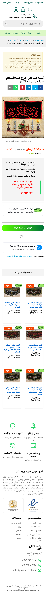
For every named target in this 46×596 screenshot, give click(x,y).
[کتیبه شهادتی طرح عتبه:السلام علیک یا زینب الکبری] (40, 87)
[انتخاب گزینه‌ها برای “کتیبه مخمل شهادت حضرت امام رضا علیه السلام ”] (14, 298)
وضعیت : (37, 153)
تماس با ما (7, 2)
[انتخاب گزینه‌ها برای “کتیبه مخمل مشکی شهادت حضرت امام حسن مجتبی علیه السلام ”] (37, 383)
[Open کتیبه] (35, 33)
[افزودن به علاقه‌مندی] (22, 237)
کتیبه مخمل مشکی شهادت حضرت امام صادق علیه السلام (12, 389)
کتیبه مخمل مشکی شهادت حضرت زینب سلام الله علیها (34, 347)
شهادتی (8, 256)
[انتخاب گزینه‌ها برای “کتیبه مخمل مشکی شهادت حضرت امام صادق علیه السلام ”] (14, 383)
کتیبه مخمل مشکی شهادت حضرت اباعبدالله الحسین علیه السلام (12, 348)
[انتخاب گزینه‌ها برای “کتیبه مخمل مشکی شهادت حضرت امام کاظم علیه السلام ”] (37, 298)
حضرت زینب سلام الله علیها (22, 256)
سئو (26, 590)
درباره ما (17, 2)
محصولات (39, 2)
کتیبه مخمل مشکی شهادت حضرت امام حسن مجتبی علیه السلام (35, 391)
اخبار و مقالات (28, 2)
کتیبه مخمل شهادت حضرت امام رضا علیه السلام (12, 304)
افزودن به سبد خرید (23, 228)
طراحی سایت (34, 590)
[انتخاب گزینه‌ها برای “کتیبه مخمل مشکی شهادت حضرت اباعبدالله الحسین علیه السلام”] (14, 341)
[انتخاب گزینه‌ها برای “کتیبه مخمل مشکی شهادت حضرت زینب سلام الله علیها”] (37, 341)
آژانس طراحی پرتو (13, 590)
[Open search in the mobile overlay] (23, 23)
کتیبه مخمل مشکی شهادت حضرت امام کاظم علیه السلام (35, 304)
